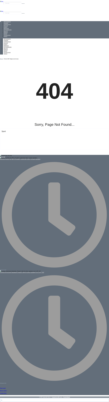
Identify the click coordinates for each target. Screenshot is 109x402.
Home (1, 58)
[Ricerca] (23, 3)
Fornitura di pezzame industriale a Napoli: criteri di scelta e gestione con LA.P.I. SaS (22, 272)
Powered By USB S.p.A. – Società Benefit (61, 397)
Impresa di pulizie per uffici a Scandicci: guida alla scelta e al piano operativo (20, 159)
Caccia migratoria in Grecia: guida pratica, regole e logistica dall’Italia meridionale (32, 141)
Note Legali (3, 388)
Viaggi (5, 53)
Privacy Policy (3, 390)
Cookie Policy (3, 393)
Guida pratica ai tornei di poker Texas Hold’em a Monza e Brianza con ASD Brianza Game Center (38, 134)
